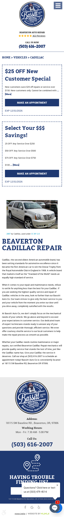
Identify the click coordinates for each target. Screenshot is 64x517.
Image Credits (20, 513)
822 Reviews (38, 35)
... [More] (14, 164)
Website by (38, 513)
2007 (8, 233)
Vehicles (20, 57)
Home (6, 57)
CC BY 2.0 (35, 233)
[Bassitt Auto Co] (32, 14)
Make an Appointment (32, 102)
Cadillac (37, 57)
